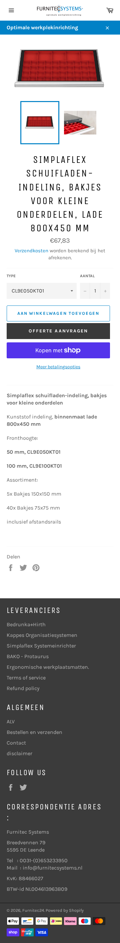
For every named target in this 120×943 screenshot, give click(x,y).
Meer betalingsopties (58, 367)
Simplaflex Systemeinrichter (41, 646)
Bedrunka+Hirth (26, 624)
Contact (16, 743)
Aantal (87, 276)
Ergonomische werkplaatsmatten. (48, 667)
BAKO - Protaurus (28, 656)
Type (11, 276)
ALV (11, 721)
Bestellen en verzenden (34, 732)
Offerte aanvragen (58, 331)
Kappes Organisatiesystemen (42, 635)
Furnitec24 (33, 910)
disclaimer (19, 753)
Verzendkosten (31, 251)
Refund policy (23, 688)
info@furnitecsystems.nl (52, 868)
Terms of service (26, 677)
